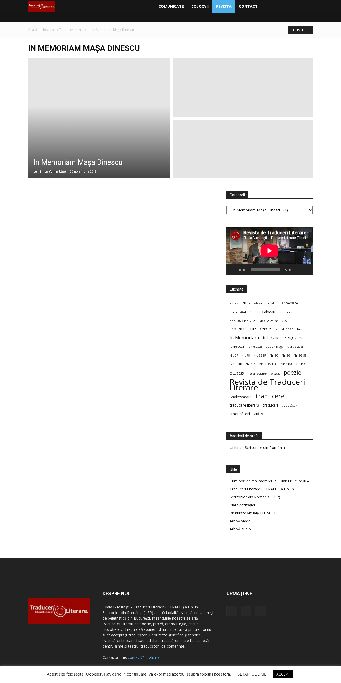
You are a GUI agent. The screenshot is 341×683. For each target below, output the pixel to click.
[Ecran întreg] (305, 269)
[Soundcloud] (275, 6)
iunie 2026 (255, 347)
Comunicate (171, 6)
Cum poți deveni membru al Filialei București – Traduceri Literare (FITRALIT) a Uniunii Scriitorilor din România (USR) (269, 489)
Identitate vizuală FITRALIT (253, 513)
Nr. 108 (286, 364)
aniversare (290, 303)
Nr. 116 (300, 364)
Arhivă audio (240, 528)
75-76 (234, 303)
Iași (299, 329)
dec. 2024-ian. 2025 (273, 321)
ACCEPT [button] (283, 674)
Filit (253, 329)
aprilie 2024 (238, 312)
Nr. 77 (234, 355)
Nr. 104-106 (268, 364)
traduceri (270, 405)
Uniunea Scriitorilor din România (257, 447)
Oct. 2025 (237, 373)
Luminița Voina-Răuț (50, 171)
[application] (269, 251)
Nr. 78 (246, 355)
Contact (248, 6)
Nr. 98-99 (300, 355)
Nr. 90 (274, 355)
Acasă (32, 29)
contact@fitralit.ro (143, 657)
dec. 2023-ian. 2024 (243, 321)
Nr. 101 (251, 364)
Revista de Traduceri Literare (65, 29)
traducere (270, 396)
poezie (292, 372)
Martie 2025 (295, 347)
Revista (224, 6)
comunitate (287, 312)
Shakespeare (241, 396)
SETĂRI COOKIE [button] (251, 674)
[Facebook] (266, 6)
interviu (270, 338)
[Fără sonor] (297, 269)
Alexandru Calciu (266, 303)
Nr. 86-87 (260, 355)
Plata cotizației (242, 505)
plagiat (275, 373)
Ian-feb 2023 (284, 329)
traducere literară (244, 405)
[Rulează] (233, 269)
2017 (246, 302)
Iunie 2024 (237, 347)
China (254, 312)
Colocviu (268, 311)
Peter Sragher (257, 373)
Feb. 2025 (238, 329)
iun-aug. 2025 (292, 338)
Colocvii (200, 6)
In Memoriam (244, 337)
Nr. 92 (286, 355)
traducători (240, 413)
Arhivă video (240, 521)
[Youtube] (284, 6)
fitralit (265, 329)
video (259, 413)
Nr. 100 (236, 363)
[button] (306, 6)
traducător (289, 405)
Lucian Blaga (274, 347)
